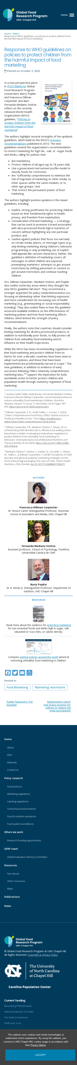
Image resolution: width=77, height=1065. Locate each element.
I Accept (40, 1055)
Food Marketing (17, 687)
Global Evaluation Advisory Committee (27, 857)
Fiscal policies (14, 786)
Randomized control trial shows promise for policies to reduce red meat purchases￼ (57, 706)
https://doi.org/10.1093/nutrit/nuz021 (29, 406)
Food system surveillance (20, 823)
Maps (10, 888)
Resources (10, 865)
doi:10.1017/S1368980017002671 (48, 464)
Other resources (16, 881)
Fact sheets (13, 873)
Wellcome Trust (12, 1023)
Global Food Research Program (25, 14)
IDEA (9, 754)
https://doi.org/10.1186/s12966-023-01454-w (36, 444)
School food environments (21, 808)
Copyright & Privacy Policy (43, 954)
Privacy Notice (38, 1045)
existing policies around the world (39, 657)
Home (8, 739)
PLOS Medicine (16, 86)
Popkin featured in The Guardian (19, 703)
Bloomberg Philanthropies (18, 1006)
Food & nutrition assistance (21, 816)
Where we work (13, 832)
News (7, 906)
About (10, 747)
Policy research (13, 778)
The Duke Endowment (16, 1017)
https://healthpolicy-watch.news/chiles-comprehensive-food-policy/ (33, 420)
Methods (12, 762)
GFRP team (11, 848)
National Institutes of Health (18, 1011)
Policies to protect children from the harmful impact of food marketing (19, 124)
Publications (12, 896)
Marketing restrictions (50, 687)
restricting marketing (59, 625)
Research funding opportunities (24, 840)
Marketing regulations (18, 793)
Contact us (12, 769)
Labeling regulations (17, 801)
